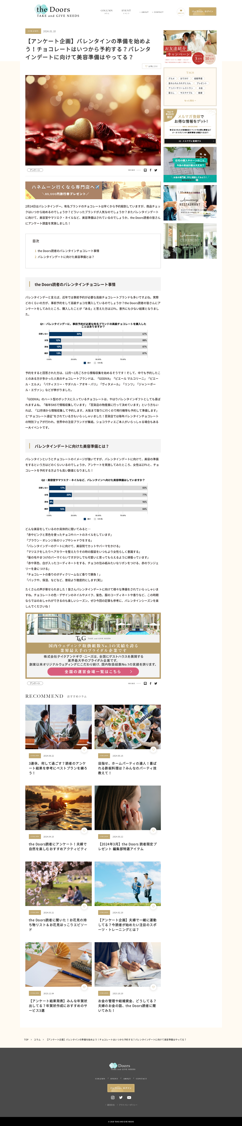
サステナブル (186, 92)
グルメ (171, 78)
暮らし (171, 92)
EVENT (126, 12)
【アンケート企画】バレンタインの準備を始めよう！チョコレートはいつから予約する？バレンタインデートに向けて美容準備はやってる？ (116, 1039)
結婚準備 (198, 78)
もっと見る (189, 100)
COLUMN (107, 12)
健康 (200, 92)
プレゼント (202, 83)
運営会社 (111, 1104)
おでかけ (184, 78)
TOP (26, 1039)
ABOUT (145, 12)
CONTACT (159, 12)
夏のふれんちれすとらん (179, 83)
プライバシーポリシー (128, 1104)
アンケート (35, 170)
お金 (201, 88)
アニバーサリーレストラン (180, 88)
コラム (37, 1039)
